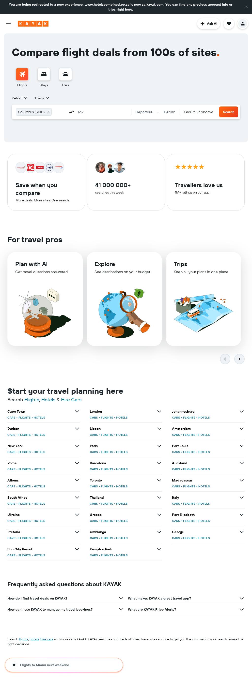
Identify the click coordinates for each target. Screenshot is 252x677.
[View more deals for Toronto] (159, 480)
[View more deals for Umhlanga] (159, 532)
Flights (31, 399)
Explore (104, 264)
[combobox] (20, 98)
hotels (34, 639)
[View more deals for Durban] (77, 429)
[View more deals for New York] (77, 446)
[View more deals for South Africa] (77, 497)
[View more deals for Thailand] (159, 497)
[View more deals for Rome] (77, 463)
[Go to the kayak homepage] (33, 24)
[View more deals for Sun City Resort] (77, 549)
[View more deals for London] (159, 411)
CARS (11, 417)
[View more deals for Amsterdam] (242, 429)
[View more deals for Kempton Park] (159, 549)
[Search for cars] (65, 74)
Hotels (48, 399)
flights (23, 639)
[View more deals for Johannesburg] (242, 411)
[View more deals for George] (242, 532)
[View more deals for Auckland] (242, 463)
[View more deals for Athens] (77, 480)
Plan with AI (31, 264)
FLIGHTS (24, 417)
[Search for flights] (22, 74)
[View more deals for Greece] (159, 515)
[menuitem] (22, 78)
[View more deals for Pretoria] (77, 532)
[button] (246, 6)
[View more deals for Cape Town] (77, 411)
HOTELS (39, 417)
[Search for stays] (43, 74)
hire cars (46, 639)
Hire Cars (71, 399)
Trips (180, 264)
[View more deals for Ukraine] (77, 515)
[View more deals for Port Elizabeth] (242, 515)
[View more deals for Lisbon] (159, 429)
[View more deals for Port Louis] (242, 446)
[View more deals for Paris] (159, 446)
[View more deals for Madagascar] (242, 480)
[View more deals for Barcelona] (159, 463)
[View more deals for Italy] (242, 497)
